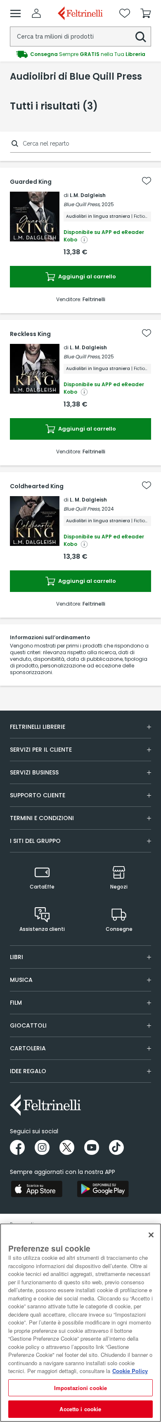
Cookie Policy (130, 1371)
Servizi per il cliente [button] (41, 749)
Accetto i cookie (80, 1409)
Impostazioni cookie (80, 1388)
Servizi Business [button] (34, 772)
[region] (80, 1322)
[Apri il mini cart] (145, 13)
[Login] (36, 13)
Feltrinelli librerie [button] (37, 727)
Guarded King (31, 182)
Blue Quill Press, (82, 204)
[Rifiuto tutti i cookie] (151, 1235)
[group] (80, 54)
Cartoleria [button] (28, 1048)
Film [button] (16, 1002)
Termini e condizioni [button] (42, 818)
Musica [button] (21, 980)
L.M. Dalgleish (88, 195)
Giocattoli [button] (28, 1025)
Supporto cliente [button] (37, 795)
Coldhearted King (37, 486)
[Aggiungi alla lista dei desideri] (146, 181)
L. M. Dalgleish (88, 347)
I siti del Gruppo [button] (35, 841)
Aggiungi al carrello (86, 276)
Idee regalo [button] (28, 1071)
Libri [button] (16, 957)
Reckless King (30, 334)
